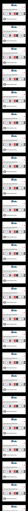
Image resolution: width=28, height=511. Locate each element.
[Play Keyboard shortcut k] (1, 510)
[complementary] (14, 255)
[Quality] (25, 510)
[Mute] (3, 510)
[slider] (16, 510)
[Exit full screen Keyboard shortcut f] (27, 510)
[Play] (14, 255)
